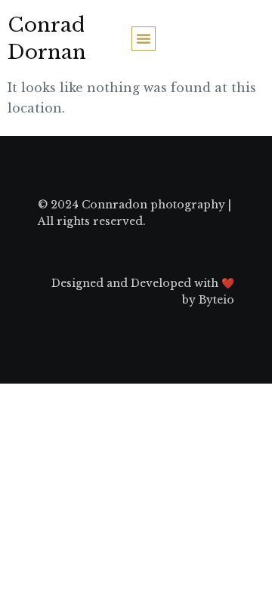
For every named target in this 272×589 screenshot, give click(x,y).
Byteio (216, 300)
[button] (143, 38)
